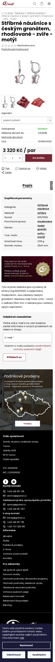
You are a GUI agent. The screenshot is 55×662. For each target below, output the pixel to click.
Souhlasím (39, 654)
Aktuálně (7, 536)
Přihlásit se (14, 357)
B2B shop (7, 605)
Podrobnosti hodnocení (15, 49)
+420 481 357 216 (15, 491)
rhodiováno (44, 221)
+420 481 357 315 (15, 522)
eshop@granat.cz (16, 517)
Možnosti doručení (12, 137)
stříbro (41, 213)
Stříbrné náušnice (43, 207)
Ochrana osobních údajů (15, 591)
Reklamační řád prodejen (15, 600)
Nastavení (26, 645)
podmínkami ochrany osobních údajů (32, 347)
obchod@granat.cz (17, 495)
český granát (41, 227)
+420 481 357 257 (16, 509)
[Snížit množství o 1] (5, 158)
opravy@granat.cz (16, 504)
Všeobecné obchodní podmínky (19, 587)
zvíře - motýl (41, 235)
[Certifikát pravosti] (27, 269)
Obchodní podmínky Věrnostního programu (25, 578)
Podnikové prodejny (13, 545)
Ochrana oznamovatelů (15, 553)
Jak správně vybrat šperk (15, 569)
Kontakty (7, 558)
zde (22, 638)
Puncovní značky (11, 574)
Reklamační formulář (13, 596)
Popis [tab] (27, 185)
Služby (6, 540)
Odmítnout (14, 654)
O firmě (7, 549)
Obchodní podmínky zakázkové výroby (23, 583)
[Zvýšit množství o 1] (20, 158)
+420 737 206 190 (16, 526)
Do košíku (39, 158)
